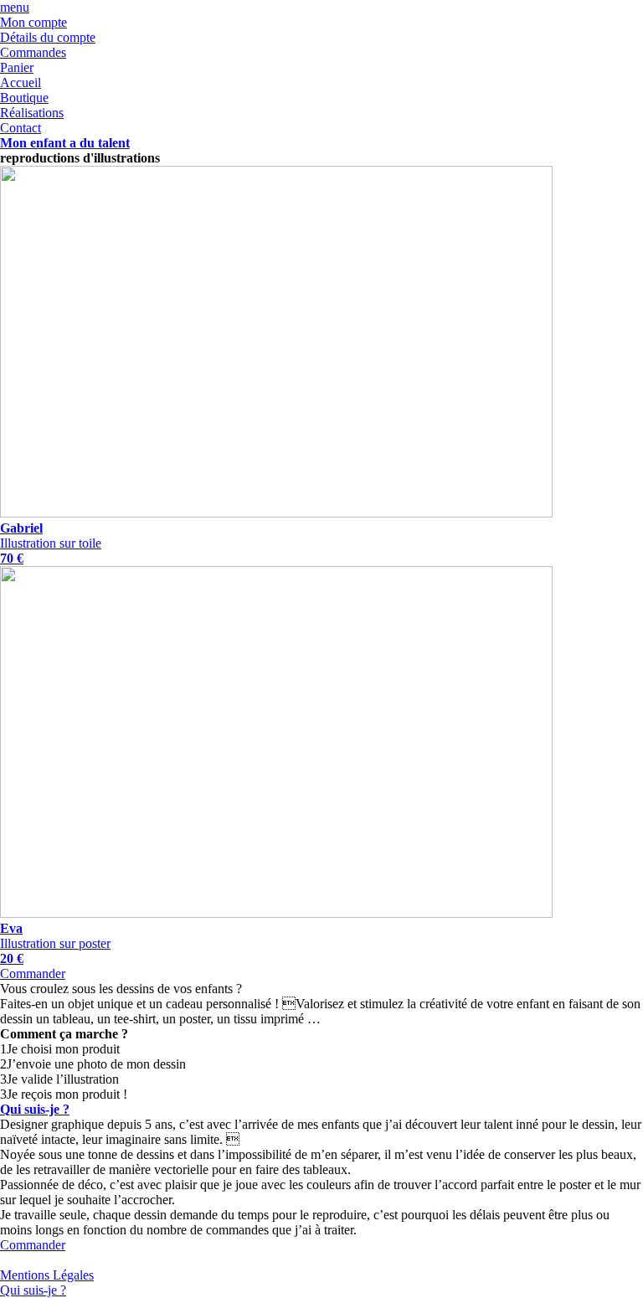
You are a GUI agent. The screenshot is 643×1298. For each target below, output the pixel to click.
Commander (32, 973)
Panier (16, 67)
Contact (20, 128)
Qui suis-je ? (34, 1109)
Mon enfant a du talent (65, 143)
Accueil (20, 82)
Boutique (24, 97)
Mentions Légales (47, 1275)
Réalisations (32, 113)
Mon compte (33, 22)
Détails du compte (47, 37)
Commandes (33, 52)
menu (14, 7)
